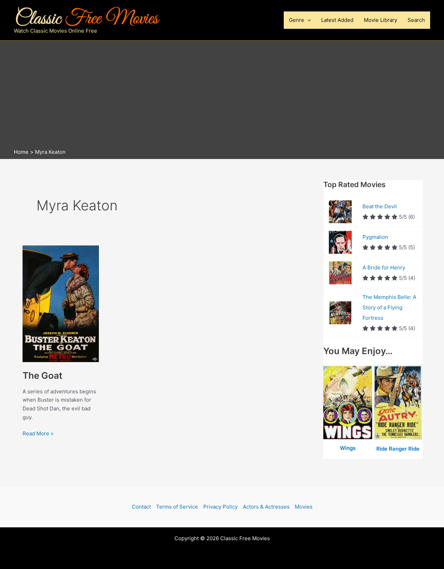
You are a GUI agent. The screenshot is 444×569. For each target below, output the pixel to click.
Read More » (38, 434)
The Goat (42, 375)
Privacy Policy (220, 506)
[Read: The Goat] (61, 303)
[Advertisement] (222, 96)
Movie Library (380, 20)
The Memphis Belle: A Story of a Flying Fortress (389, 307)
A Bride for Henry (383, 267)
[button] (307, 20)
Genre (296, 20)
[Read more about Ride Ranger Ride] (398, 402)
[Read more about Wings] (348, 402)
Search (416, 20)
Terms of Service (177, 506)
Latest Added (337, 20)
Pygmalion (375, 237)
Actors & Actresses (266, 506)
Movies (304, 506)
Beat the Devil (379, 206)
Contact (141, 506)
